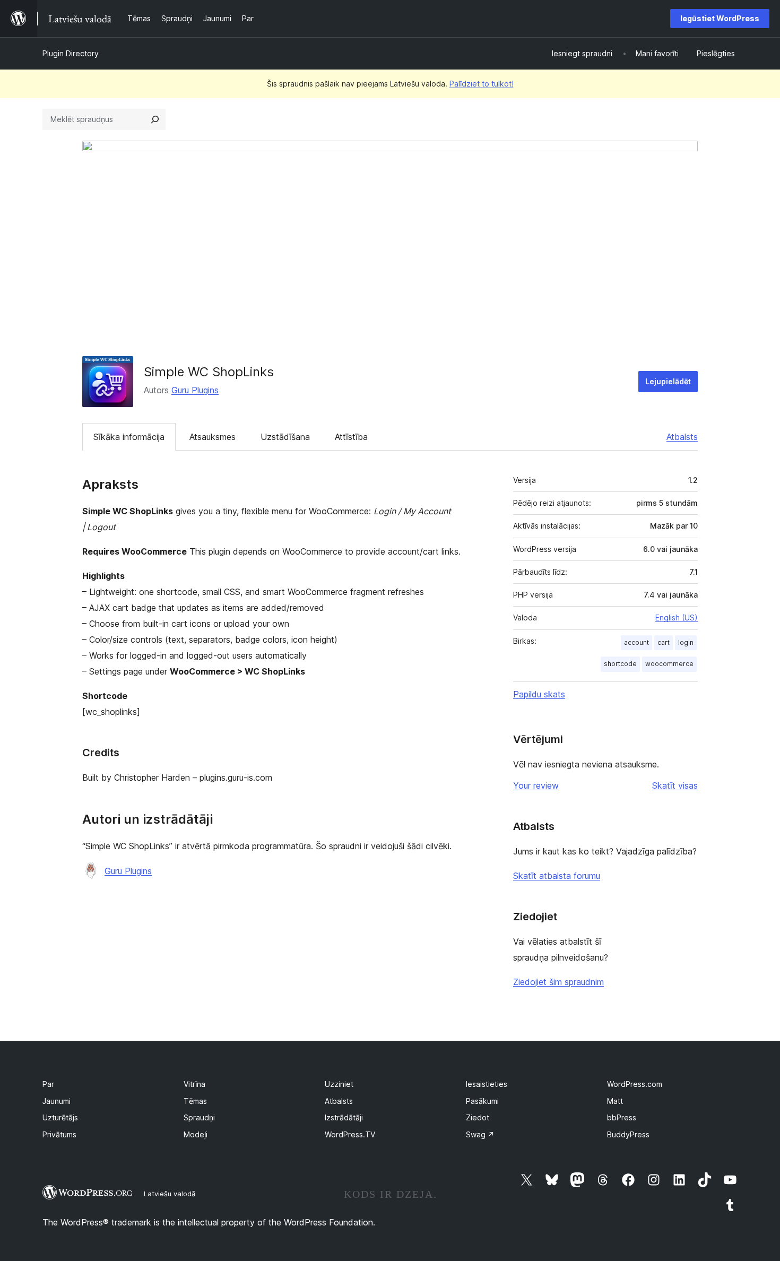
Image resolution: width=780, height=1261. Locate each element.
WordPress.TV (350, 1134)
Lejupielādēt (668, 381)
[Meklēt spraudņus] (155, 119)
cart (663, 642)
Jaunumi (56, 1100)
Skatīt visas (675, 785)
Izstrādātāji (344, 1117)
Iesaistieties (486, 1084)
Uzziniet (339, 1084)
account (636, 642)
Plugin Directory (70, 53)
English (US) (676, 617)
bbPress (621, 1117)
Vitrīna (194, 1084)
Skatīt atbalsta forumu (556, 875)
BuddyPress (628, 1134)
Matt (615, 1100)
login (686, 642)
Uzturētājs (60, 1117)
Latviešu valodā (169, 1193)
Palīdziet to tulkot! (481, 83)
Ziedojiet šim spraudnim (558, 982)
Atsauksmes (212, 436)
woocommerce (669, 664)
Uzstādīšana (285, 436)
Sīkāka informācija (128, 436)
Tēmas (195, 1100)
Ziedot (477, 1117)
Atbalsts (682, 436)
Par (48, 1084)
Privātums (59, 1134)
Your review (536, 785)
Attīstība (351, 436)
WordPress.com (634, 1084)
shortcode (620, 664)
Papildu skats (539, 694)
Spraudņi (199, 1117)
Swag (480, 1134)
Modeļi (195, 1134)
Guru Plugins (195, 390)
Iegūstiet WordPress (719, 18)
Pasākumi (482, 1100)
